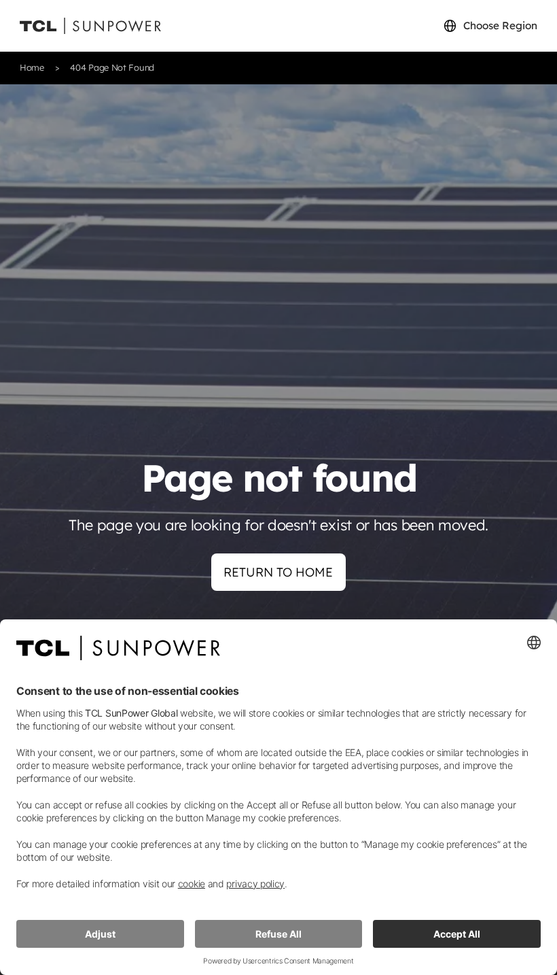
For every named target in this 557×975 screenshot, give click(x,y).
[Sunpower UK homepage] (90, 26)
